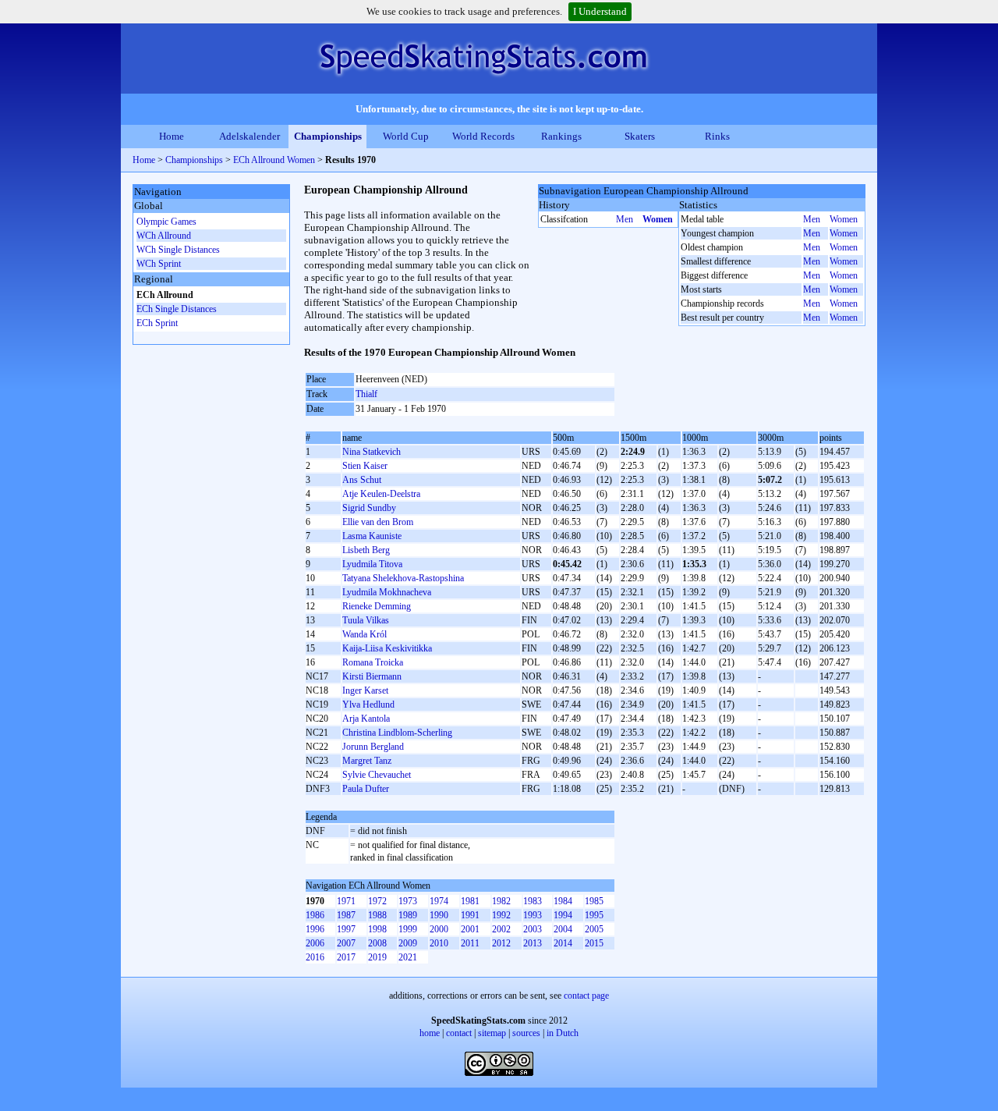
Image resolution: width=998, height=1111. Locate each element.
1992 (501, 915)
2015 (594, 943)
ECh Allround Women (274, 159)
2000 (439, 929)
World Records (483, 136)
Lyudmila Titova (372, 564)
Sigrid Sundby (369, 507)
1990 (439, 915)
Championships (328, 136)
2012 (501, 943)
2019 (377, 957)
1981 (470, 901)
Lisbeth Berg (366, 550)
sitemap (492, 1033)
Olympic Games (166, 221)
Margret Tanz (366, 760)
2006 (315, 943)
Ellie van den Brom (377, 521)
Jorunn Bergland (373, 746)
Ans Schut (361, 479)
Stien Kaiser (365, 465)
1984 (563, 901)
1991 (470, 915)
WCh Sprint (158, 263)
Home (171, 136)
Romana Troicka (372, 662)
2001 (470, 929)
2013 (532, 943)
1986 (315, 915)
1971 (346, 901)
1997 (346, 929)
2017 (346, 957)
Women (657, 219)
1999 (407, 929)
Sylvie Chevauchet (376, 774)
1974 (439, 901)
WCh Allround (163, 235)
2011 (470, 943)
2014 (563, 943)
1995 (594, 915)
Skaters (640, 136)
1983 (532, 901)
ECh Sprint (157, 323)
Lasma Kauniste (372, 536)
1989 (407, 915)
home (429, 1033)
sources (526, 1033)
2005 (594, 929)
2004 (563, 929)
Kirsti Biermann (372, 676)
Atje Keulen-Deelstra (381, 493)
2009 (407, 943)
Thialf (366, 394)
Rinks (717, 136)
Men (624, 219)
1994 (563, 915)
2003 (532, 929)
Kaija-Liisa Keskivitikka (387, 648)
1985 (594, 901)
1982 (501, 901)
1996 (315, 929)
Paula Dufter (365, 788)
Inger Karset (365, 690)
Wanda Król (364, 634)
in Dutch (563, 1033)
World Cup (406, 136)
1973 (407, 901)
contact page (586, 995)
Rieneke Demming (376, 606)
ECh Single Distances (176, 308)
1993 (532, 915)
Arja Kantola (366, 718)
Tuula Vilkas (365, 620)
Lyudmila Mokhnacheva (386, 592)
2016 (315, 957)
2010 (439, 943)
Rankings (561, 136)
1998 (377, 929)
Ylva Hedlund (368, 704)
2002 (501, 929)
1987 (346, 915)
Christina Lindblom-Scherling (397, 732)
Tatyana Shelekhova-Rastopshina (403, 578)
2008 (377, 943)
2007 (346, 943)
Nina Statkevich (371, 451)
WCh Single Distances (178, 249)
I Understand (600, 11)
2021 (407, 957)
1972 (377, 901)
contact (459, 1033)
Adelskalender (249, 136)
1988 (377, 915)
